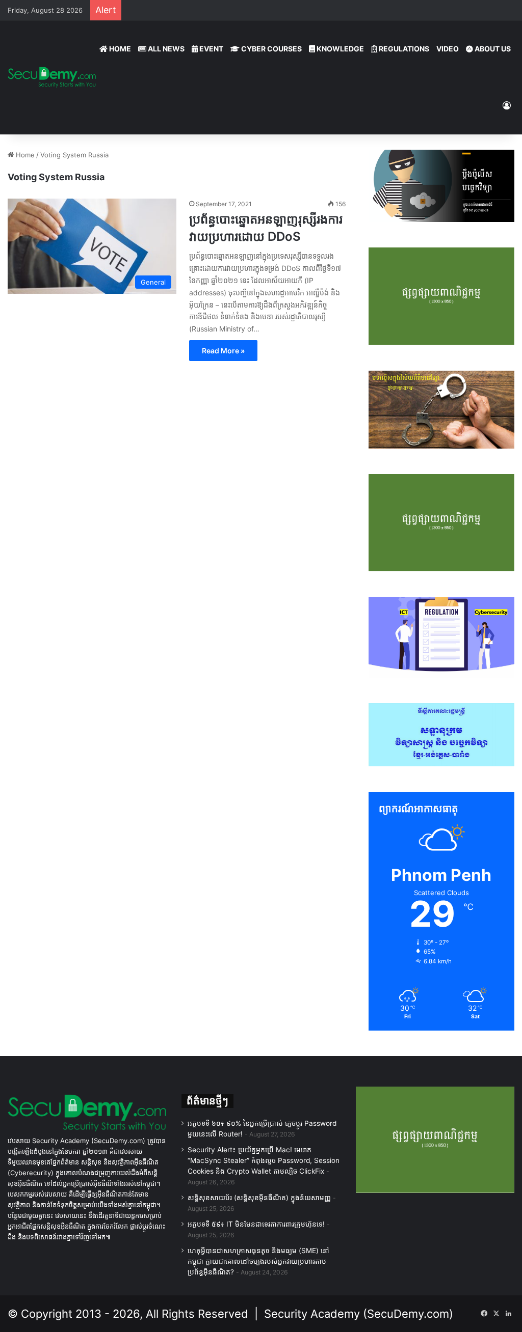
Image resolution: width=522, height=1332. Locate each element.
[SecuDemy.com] (52, 77)
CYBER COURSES (271, 48)
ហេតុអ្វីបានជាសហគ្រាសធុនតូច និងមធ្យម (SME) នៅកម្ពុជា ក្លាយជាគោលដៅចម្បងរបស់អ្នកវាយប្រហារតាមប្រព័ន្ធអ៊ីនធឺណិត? (258, 1261)
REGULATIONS (403, 48)
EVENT (210, 48)
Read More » (223, 350)
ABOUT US (492, 48)
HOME (119, 48)
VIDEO (447, 48)
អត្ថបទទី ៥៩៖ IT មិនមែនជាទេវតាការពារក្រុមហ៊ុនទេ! (256, 1224)
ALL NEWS (165, 48)
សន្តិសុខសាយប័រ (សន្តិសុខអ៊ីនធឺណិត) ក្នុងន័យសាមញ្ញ (259, 1198)
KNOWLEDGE (339, 48)
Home (24, 155)
